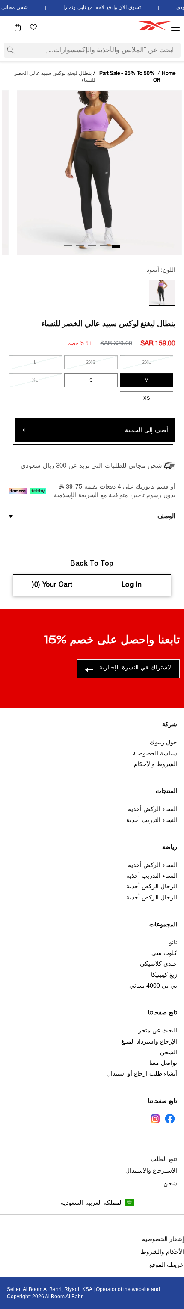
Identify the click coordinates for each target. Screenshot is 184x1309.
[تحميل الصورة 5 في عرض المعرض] (68, 245)
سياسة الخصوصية (155, 753)
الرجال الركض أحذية (151, 886)
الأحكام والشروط (162, 1251)
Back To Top (92, 563)
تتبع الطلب (164, 1159)
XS (146, 398)
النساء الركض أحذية (152, 808)
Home (168, 73)
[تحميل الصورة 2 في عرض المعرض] (104, 245)
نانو (173, 942)
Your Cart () (52, 585)
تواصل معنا (163, 1062)
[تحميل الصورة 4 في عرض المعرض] (80, 245)
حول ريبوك (163, 742)
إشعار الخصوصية (163, 1238)
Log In (132, 585)
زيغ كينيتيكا (164, 974)
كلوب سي (164, 952)
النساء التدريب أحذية (151, 820)
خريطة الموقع (166, 1264)
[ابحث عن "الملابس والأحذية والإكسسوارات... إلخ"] (10, 50)
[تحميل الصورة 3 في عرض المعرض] (92, 245)
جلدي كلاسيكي (158, 963)
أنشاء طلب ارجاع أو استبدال (142, 1073)
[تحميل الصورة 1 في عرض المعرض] (116, 246)
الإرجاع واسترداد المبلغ (149, 1041)
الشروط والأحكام (155, 764)
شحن (170, 1183)
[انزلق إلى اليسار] (172, 248)
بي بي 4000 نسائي (153, 985)
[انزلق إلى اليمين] (11, 248)
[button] (18, 27)
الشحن (168, 1052)
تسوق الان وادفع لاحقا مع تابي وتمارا (105, 7)
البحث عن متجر (157, 1030)
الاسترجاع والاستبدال (151, 1170)
